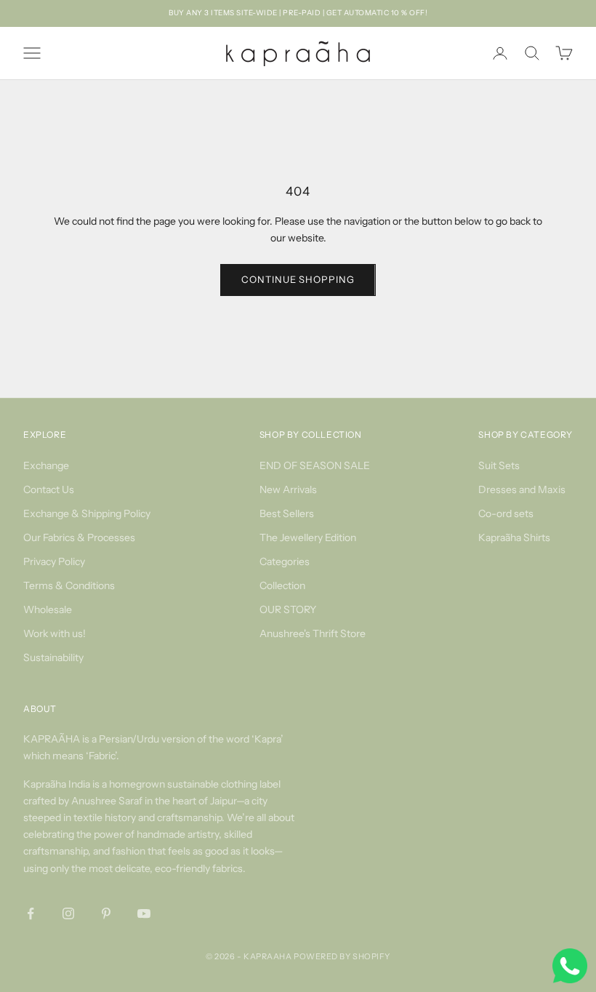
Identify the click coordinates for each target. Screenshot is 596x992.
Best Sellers (286, 513)
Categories (284, 561)
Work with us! (54, 633)
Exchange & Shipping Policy (86, 513)
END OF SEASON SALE (314, 465)
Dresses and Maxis (521, 489)
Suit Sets (499, 465)
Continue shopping (297, 279)
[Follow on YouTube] (144, 913)
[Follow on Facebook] (30, 913)
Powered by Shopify (342, 956)
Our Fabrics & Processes (79, 537)
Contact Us (48, 489)
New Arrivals (288, 489)
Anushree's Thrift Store (312, 633)
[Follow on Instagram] (68, 913)
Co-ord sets (505, 513)
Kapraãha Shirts (514, 537)
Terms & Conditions (69, 585)
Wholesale (47, 609)
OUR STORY (287, 609)
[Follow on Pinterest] (106, 913)
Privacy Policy (54, 561)
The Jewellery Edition (307, 537)
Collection (282, 585)
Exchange (46, 465)
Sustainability (53, 657)
